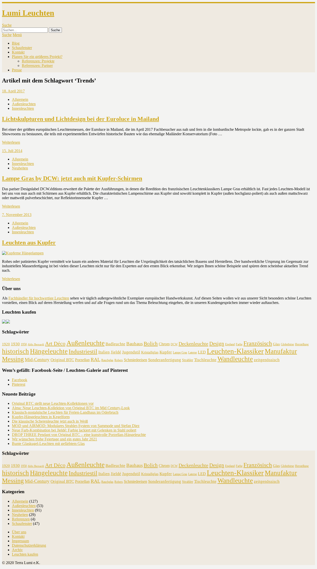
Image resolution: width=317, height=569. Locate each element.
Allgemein (20, 99)
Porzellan (82, 360)
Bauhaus (134, 343)
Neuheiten (20, 168)
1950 (24, 344)
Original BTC (62, 359)
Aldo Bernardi (36, 344)
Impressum (20, 541)
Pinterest (18, 384)
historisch (15, 351)
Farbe (239, 344)
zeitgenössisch (267, 359)
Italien (104, 352)
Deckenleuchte (193, 343)
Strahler (187, 360)
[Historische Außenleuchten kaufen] (8, 322)
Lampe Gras (180, 352)
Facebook (19, 380)
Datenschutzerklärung (29, 545)
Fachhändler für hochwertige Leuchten (38, 298)
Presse (17, 70)
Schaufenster (22, 48)
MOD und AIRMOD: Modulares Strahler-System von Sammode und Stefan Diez (75, 426)
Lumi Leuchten (28, 12)
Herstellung (302, 344)
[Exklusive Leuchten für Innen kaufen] (4, 322)
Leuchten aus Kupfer (29, 242)
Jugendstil (131, 352)
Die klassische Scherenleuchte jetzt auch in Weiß (50, 421)
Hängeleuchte (49, 351)
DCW (174, 344)
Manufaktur (281, 351)
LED (202, 352)
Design (216, 344)
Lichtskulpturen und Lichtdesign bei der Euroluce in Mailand (80, 119)
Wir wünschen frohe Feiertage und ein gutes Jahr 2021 (54, 439)
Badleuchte (115, 344)
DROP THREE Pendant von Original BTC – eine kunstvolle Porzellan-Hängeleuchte (79, 435)
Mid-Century (37, 359)
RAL (95, 359)
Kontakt (18, 52)
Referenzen (21, 519)
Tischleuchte (205, 359)
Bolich (151, 344)
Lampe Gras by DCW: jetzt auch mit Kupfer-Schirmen (72, 178)
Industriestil (83, 351)
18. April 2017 (13, 91)
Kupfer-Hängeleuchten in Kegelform (41, 417)
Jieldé (116, 352)
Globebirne (287, 344)
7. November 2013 (16, 215)
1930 (15, 344)
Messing (13, 359)
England (230, 344)
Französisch (257, 343)
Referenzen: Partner (37, 65)
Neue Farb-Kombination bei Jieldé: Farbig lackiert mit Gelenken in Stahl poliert (74, 430)
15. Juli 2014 (12, 151)
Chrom (164, 344)
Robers (118, 360)
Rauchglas (107, 360)
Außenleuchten (24, 104)
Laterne (192, 352)
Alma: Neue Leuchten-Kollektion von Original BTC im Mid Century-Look (71, 408)
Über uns (19, 532)
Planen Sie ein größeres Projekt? (37, 56)
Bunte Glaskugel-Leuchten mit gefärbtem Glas (48, 443)
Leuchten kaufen (25, 554)
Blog (16, 43)
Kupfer (165, 352)
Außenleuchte (85, 343)
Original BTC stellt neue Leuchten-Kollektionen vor (53, 403)
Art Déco (55, 343)
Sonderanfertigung (164, 359)
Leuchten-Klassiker (235, 351)
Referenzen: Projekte (38, 61)
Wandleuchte (235, 359)
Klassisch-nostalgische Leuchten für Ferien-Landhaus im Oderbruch (65, 412)
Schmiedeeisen (135, 360)
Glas (276, 344)
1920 (6, 344)
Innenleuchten (23, 108)
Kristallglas (149, 352)
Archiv (17, 550)
